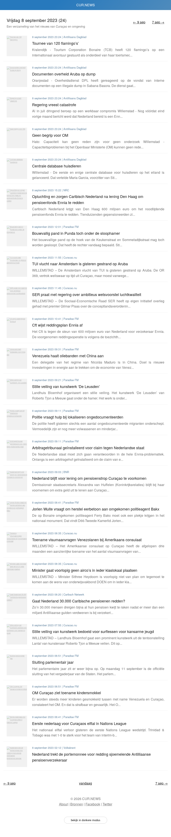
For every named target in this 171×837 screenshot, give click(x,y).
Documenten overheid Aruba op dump (64, 74)
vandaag (85, 783)
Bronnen (76, 804)
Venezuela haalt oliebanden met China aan (68, 355)
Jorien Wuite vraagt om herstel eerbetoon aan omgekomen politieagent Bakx (95, 509)
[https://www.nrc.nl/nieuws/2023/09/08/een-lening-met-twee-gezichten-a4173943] (17, 199)
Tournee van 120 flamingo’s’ (55, 43)
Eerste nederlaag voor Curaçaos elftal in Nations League (79, 723)
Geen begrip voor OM (50, 135)
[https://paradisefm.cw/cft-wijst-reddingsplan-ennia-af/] (17, 328)
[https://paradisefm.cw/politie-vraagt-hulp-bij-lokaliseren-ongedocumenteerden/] (17, 420)
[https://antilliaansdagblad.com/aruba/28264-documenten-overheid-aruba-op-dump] (17, 76)
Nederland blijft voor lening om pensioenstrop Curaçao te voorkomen (89, 478)
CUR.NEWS (85, 5)
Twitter (107, 804)
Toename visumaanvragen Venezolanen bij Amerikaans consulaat (87, 539)
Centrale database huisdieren (56, 165)
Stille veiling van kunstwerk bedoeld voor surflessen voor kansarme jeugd (93, 631)
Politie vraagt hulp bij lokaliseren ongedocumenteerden (77, 417)
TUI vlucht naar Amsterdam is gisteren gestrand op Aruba (80, 263)
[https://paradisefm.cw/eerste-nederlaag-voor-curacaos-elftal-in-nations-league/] (17, 726)
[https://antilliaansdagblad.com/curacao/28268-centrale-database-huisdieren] (17, 168)
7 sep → (158, 22)
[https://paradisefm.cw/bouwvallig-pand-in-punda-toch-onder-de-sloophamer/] (17, 236)
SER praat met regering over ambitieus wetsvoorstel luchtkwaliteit (86, 294)
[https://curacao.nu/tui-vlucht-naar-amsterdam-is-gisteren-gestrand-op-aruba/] (17, 266)
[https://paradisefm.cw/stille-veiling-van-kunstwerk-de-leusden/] (17, 389)
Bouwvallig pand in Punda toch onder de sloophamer (76, 233)
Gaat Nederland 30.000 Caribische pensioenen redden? (78, 601)
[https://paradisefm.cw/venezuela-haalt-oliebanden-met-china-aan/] (17, 358)
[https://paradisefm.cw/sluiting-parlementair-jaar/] (17, 665)
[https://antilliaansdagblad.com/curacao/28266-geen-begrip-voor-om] (17, 138)
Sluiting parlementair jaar (53, 662)
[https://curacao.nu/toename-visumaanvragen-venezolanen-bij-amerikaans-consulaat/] (17, 542)
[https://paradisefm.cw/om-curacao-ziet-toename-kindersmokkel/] (17, 695)
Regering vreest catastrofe (54, 104)
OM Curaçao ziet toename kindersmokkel (66, 692)
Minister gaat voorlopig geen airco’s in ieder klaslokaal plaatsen (84, 570)
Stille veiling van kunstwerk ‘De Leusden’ (66, 386)
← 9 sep (139, 22)
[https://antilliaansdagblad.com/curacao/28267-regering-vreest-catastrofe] (17, 107)
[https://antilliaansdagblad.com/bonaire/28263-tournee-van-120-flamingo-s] (17, 46)
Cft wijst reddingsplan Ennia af (57, 325)
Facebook (93, 804)
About (63, 804)
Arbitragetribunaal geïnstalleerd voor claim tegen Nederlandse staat (88, 447)
